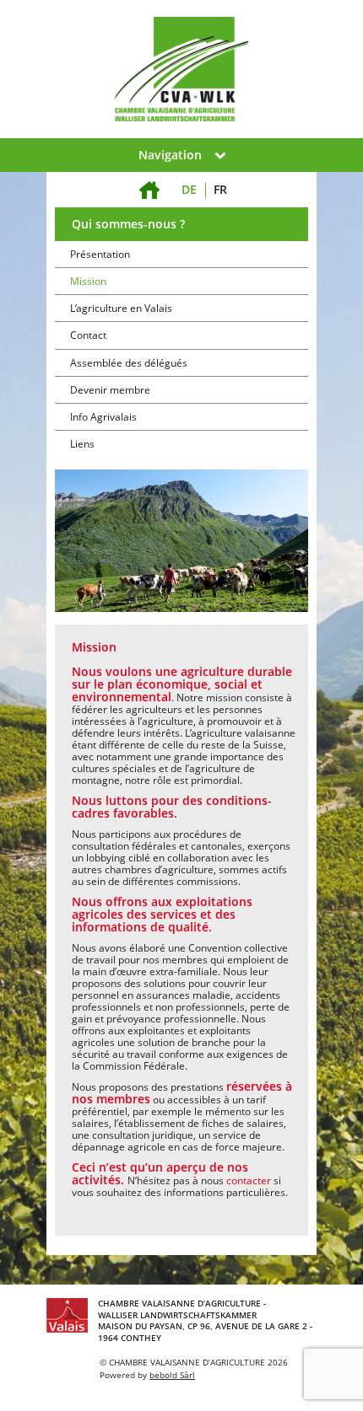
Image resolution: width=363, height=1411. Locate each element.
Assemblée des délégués (128, 363)
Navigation (170, 155)
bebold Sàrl (172, 1375)
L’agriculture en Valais (121, 308)
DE (189, 189)
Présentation (100, 254)
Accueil (149, 180)
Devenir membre (110, 390)
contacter (250, 1180)
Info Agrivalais (103, 417)
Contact (88, 335)
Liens (82, 444)
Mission (88, 281)
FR (220, 189)
